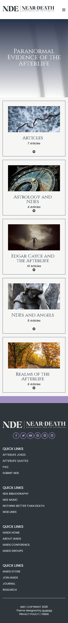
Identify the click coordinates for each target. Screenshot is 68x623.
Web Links (10, 512)
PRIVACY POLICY (29, 614)
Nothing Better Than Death (23, 506)
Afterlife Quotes (15, 461)
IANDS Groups (13, 551)
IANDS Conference (16, 545)
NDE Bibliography (15, 494)
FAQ (5, 467)
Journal (9, 584)
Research (10, 590)
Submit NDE (11, 473)
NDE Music (10, 500)
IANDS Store (11, 571)
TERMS (45, 614)
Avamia (47, 610)
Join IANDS (10, 578)
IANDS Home (11, 533)
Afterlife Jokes (14, 455)
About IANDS (12, 539)
